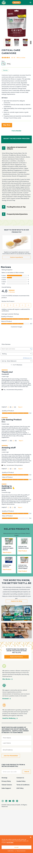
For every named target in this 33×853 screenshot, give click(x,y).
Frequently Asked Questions (17, 214)
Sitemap (4, 778)
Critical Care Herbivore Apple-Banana (8, 548)
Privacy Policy (6, 781)
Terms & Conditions (22, 785)
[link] (9, 57)
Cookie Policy (11, 850)
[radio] (3, 64)
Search (27, 3)
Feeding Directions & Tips (16, 207)
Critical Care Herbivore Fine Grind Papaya (23, 567)
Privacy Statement (21, 850)
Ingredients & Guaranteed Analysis (16, 148)
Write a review (21, 57)
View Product (7, 552)
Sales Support (6, 788)
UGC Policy (20, 788)
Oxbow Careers (7, 785)
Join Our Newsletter (11, 755)
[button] (30, 837)
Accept (16, 847)
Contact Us (20, 778)
